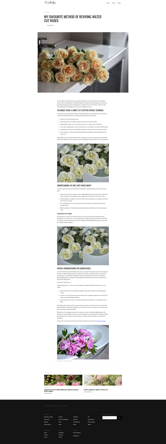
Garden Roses (91, 419)
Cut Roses (75, 416)
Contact (46, 434)
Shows (85, 387)
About (45, 432)
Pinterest (61, 434)
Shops (74, 424)
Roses (60, 424)
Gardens (46, 421)
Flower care (46, 419)
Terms (45, 437)
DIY (88, 416)
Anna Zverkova (50, 25)
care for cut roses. (101, 321)
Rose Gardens (47, 387)
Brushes (61, 416)
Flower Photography (63, 419)
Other (60, 421)
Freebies (75, 419)
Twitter (60, 437)
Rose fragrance (91, 421)
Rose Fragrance (77, 432)
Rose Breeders (76, 421)
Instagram (61, 432)
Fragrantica (76, 435)
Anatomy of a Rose (48, 416)
